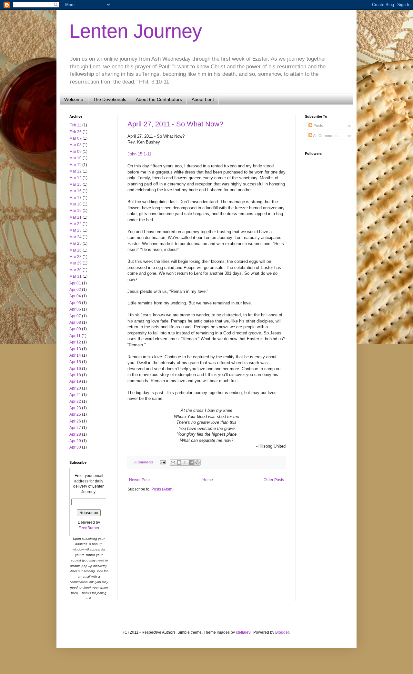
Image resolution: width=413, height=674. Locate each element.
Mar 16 (75, 191)
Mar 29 (75, 263)
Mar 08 (75, 145)
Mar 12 (75, 171)
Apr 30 (75, 447)
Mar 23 (75, 230)
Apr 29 (75, 441)
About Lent (203, 99)
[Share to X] (185, 462)
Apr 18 (75, 375)
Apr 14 (75, 355)
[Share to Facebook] (191, 462)
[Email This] (173, 462)
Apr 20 (75, 388)
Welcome (73, 99)
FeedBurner (88, 528)
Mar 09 (75, 151)
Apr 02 (75, 289)
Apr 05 (75, 303)
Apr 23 (75, 408)
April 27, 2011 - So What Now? (175, 124)
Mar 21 (75, 217)
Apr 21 (75, 394)
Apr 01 (75, 283)
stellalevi (243, 632)
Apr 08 (75, 322)
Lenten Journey (135, 31)
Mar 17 (75, 197)
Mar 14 (75, 177)
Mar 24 (75, 237)
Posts (317, 126)
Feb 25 (75, 132)
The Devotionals (109, 99)
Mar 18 (75, 204)
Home (207, 480)
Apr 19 (75, 381)
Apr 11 (75, 335)
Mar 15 (75, 184)
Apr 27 (75, 427)
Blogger (282, 632)
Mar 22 (75, 224)
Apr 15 (75, 362)
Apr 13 (75, 349)
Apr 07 (75, 316)
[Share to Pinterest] (197, 462)
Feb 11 (75, 125)
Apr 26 (75, 421)
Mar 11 (75, 165)
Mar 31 (75, 276)
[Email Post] (162, 462)
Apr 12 (75, 342)
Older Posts (274, 480)
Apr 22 (75, 401)
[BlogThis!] (179, 462)
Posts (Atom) (162, 489)
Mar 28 (75, 256)
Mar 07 (75, 138)
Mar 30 (75, 270)
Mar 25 (75, 243)
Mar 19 (75, 210)
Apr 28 (75, 434)
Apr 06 (75, 309)
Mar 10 (75, 158)
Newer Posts (140, 480)
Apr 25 (75, 414)
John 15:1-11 (139, 154)
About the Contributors (159, 99)
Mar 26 (75, 250)
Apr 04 (75, 296)
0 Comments (144, 462)
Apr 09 (75, 329)
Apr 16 (75, 368)
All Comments (324, 136)
